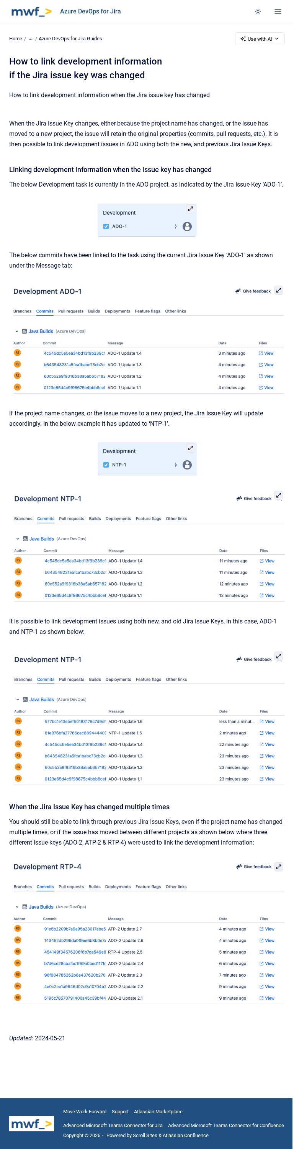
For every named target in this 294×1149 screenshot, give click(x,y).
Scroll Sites (145, 1135)
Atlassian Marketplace (158, 1111)
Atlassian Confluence (186, 1135)
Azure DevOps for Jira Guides (70, 38)
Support (120, 1111)
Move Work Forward (84, 1111)
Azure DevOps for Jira (90, 11)
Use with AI (260, 39)
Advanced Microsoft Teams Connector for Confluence (226, 1125)
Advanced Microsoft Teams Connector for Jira (113, 1125)
